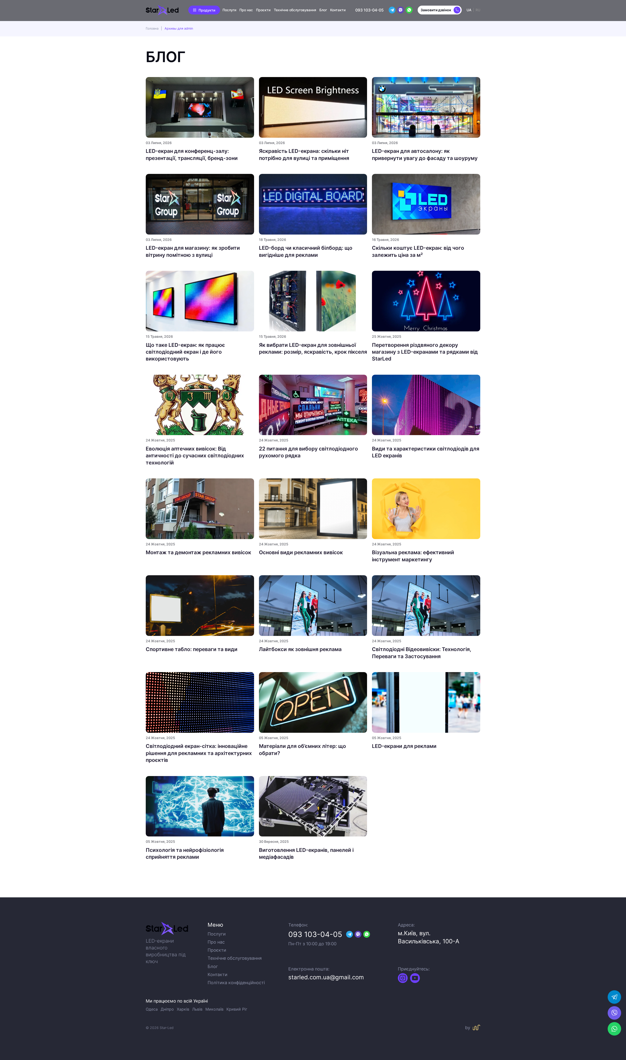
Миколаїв (214, 1009)
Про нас (246, 10)
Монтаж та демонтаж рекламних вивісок (198, 552)
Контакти (338, 10)
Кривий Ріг (236, 1009)
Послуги (229, 10)
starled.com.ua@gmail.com (326, 977)
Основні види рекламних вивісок (301, 552)
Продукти (207, 10)
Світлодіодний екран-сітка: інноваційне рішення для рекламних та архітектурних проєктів (199, 753)
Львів (197, 1009)
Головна (152, 28)
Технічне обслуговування (295, 10)
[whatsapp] (614, 997)
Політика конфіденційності (236, 982)
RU (478, 10)
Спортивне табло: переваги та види (191, 649)
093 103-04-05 (369, 10)
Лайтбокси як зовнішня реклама (300, 649)
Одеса (152, 1009)
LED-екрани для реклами (404, 746)
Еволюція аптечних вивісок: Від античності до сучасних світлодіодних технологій (195, 456)
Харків (183, 1009)
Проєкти (263, 10)
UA (469, 10)
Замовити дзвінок (436, 10)
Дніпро (167, 1009)
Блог (323, 10)
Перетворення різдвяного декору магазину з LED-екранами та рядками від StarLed (425, 352)
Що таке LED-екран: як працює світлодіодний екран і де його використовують (185, 352)
